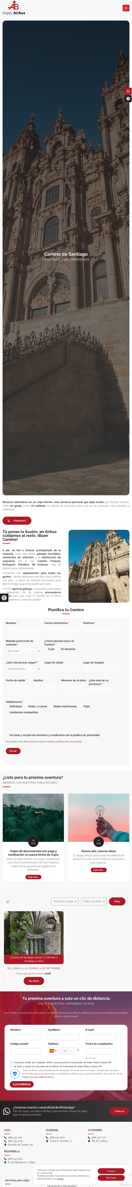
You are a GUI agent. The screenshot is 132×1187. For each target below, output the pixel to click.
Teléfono (53, 1043)
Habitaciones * (48, 707)
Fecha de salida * (16, 680)
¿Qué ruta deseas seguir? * (22, 662)
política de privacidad (68, 741)
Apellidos (54, 1029)
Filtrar (117, 901)
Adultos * (39, 680)
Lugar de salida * (54, 662)
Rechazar (111, 1178)
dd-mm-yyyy (91, 1058)
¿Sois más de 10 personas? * (98, 682)
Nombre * (12, 623)
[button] (4, 598)
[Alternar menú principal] (126, 8)
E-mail (89, 1029)
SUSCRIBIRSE (22, 1084)
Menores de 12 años (73, 680)
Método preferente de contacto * (19, 643)
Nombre (15, 1029)
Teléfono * (89, 623)
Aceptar (111, 1171)
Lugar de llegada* (94, 662)
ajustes (60, 1179)
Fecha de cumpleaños (99, 1043)
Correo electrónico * (56, 623)
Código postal (19, 1043)
